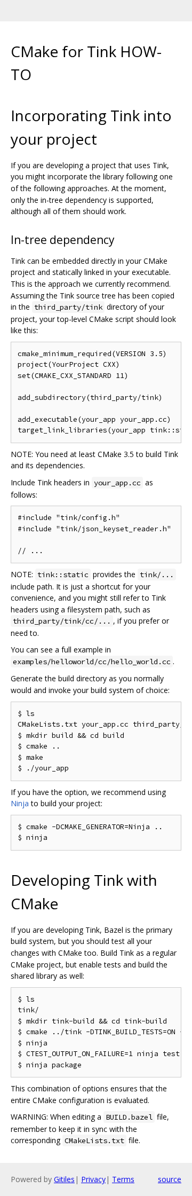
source (169, 1179)
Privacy (93, 1179)
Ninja (20, 803)
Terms (123, 1179)
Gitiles (64, 1179)
